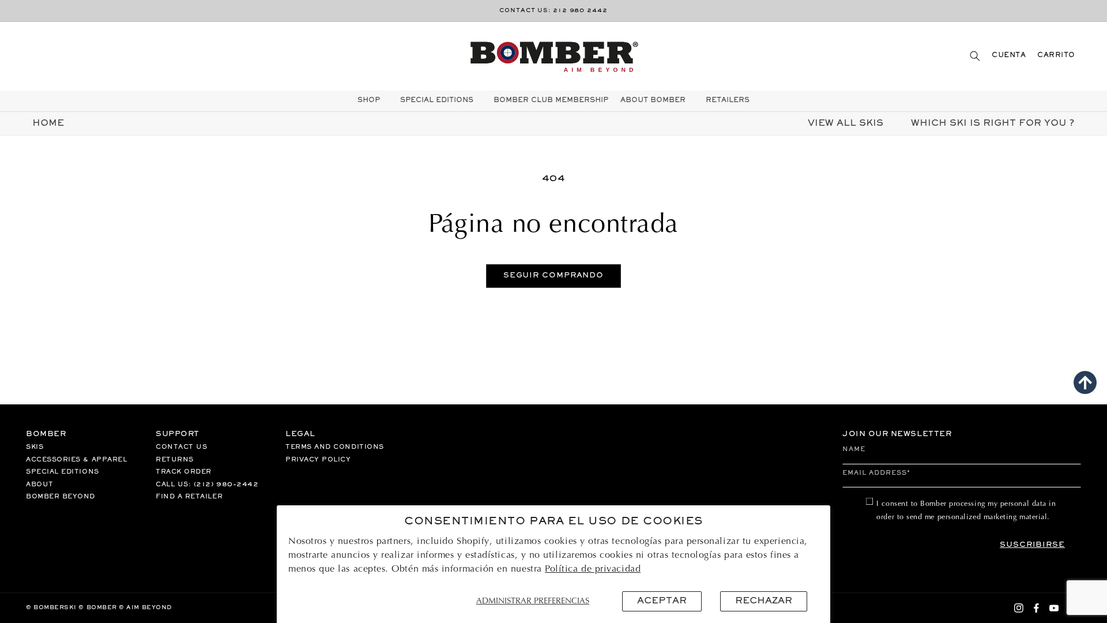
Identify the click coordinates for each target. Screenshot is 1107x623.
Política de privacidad (593, 569)
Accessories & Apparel (76, 460)
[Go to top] (1085, 382)
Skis (34, 447)
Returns (175, 460)
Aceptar (662, 601)
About (40, 484)
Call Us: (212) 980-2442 (207, 484)
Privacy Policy (318, 460)
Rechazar (763, 601)
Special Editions (62, 472)
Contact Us (181, 447)
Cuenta (1009, 55)
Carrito (1056, 55)
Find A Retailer (189, 497)
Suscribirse (1032, 545)
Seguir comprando (553, 275)
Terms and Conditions (334, 447)
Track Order (184, 472)
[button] (975, 55)
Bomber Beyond (60, 497)
